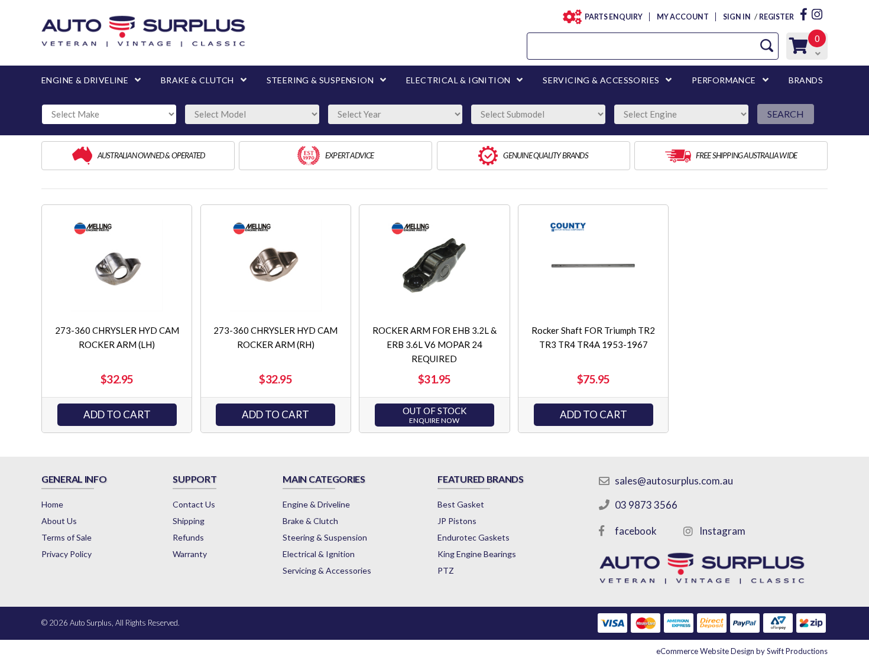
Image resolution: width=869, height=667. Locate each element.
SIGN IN (736, 16)
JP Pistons (456, 521)
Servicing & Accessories (327, 570)
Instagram (722, 531)
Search (785, 113)
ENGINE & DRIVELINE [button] (84, 80)
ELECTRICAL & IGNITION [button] (458, 80)
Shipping (189, 521)
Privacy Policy (66, 554)
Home (52, 504)
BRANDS (806, 80)
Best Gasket (460, 504)
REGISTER (776, 16)
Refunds (188, 537)
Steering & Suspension (325, 537)
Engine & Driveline (316, 504)
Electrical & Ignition (319, 554)
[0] (798, 49)
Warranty (190, 554)
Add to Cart (117, 414)
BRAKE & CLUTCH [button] (197, 80)
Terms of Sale (66, 537)
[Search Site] (766, 46)
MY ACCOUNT (682, 16)
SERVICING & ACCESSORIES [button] (601, 80)
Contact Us (194, 504)
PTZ (445, 570)
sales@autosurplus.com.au (674, 480)
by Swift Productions (742, 651)
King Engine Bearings (476, 554)
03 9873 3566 (646, 505)
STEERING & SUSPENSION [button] (320, 80)
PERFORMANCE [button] (723, 80)
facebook (636, 531)
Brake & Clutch (310, 521)
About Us (59, 521)
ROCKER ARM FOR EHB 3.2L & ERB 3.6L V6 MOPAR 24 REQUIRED (434, 344)
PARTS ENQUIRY (614, 16)
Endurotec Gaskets (473, 537)
